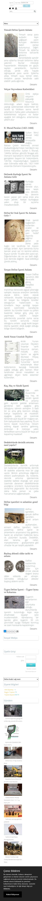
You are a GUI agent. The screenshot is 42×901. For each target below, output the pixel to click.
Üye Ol (11, 3)
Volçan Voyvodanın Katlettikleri (19, 89)
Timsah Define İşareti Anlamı (18, 30)
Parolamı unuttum (31, 669)
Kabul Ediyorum (12, 894)
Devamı (33, 84)
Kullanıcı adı (20, 657)
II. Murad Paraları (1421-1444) (18, 128)
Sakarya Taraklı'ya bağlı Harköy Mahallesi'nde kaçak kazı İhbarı (13, 859)
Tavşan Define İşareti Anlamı (18, 269)
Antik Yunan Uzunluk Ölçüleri (18, 336)
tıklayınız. (7, 888)
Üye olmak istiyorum (30, 671)
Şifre (22, 660)
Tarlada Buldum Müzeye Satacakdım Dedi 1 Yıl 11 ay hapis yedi (12, 800)
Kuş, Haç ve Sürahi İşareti (16, 385)
